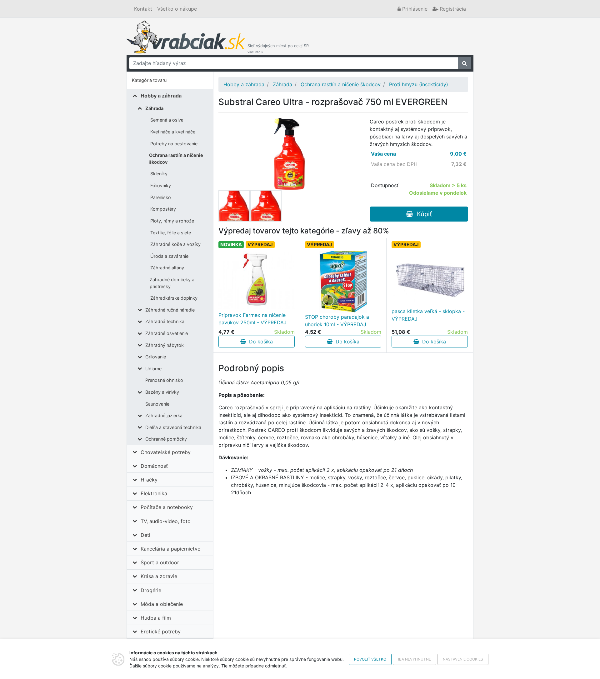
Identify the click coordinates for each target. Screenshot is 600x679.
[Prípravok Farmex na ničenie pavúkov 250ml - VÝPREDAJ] (256, 280)
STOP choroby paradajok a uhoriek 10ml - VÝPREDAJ (337, 320)
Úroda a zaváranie (169, 256)
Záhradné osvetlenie (166, 333)
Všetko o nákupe (177, 9)
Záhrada (154, 108)
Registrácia (452, 9)
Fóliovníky (160, 185)
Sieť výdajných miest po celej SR (278, 48)
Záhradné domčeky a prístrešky (172, 283)
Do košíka (259, 341)
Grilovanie (155, 356)
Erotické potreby (161, 631)
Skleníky (159, 173)
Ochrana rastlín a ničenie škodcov (176, 158)
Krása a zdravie (159, 576)
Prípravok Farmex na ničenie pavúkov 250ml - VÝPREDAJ (252, 319)
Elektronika (154, 493)
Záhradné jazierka (163, 415)
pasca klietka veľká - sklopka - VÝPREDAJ (428, 315)
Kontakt (143, 9)
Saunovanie (157, 404)
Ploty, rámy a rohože (172, 220)
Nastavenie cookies (463, 659)
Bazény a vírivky (162, 392)
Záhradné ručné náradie (170, 309)
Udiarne (153, 368)
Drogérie (151, 590)
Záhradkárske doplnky (174, 298)
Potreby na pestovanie (174, 143)
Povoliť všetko (370, 659)
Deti (145, 535)
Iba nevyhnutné (414, 659)
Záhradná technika (164, 321)
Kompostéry (163, 209)
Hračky (149, 480)
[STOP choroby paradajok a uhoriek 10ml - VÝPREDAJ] (343, 282)
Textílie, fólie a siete (170, 232)
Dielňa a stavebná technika (173, 427)
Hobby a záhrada (161, 95)
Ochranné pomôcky (166, 439)
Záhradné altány (167, 267)
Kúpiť (422, 214)
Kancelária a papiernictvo (171, 549)
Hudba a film (156, 618)
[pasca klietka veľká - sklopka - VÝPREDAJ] (430, 276)
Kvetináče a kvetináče (172, 131)
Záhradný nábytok (164, 345)
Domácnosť (154, 466)
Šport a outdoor (160, 562)
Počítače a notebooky (167, 507)
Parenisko (160, 197)
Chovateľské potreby (166, 452)
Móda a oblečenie (162, 604)
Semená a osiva (166, 119)
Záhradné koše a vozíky (175, 244)
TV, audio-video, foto (166, 521)
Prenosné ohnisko (164, 380)
